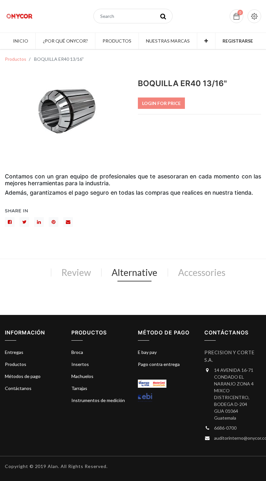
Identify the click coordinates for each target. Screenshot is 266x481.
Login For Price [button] (161, 103)
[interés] (53, 222)
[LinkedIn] (39, 222)
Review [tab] (76, 272)
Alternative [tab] (134, 272)
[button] (206, 41)
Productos (15, 59)
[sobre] (68, 222)
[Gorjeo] (24, 222)
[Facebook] (10, 222)
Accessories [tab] (201, 272)
